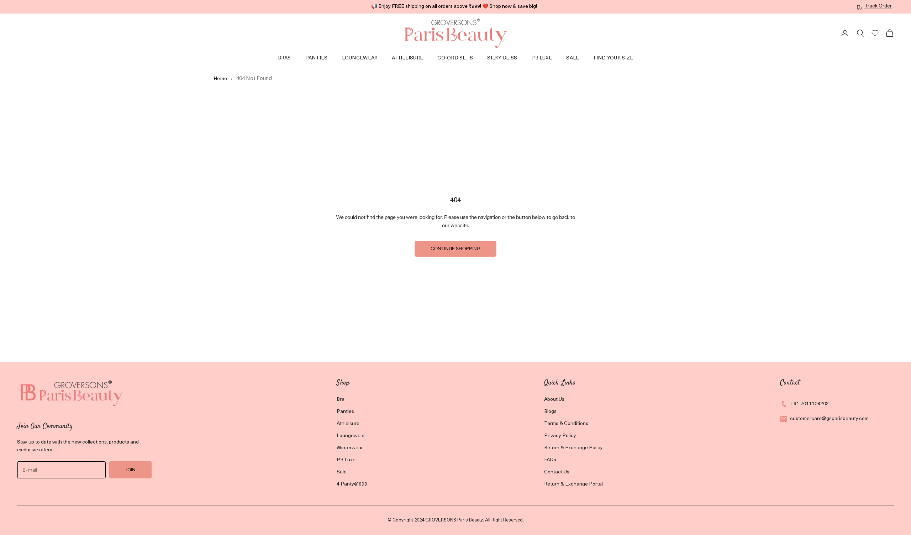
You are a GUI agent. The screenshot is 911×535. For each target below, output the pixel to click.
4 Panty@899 (352, 484)
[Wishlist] (875, 33)
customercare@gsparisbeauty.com (829, 418)
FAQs (550, 460)
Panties (316, 58)
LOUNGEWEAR (360, 58)
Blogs (550, 411)
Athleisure (407, 58)
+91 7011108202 (809, 404)
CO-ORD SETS (455, 58)
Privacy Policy (560, 436)
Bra (340, 399)
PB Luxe (346, 460)
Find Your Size (613, 58)
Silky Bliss (502, 58)
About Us (554, 399)
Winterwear (350, 448)
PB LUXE (541, 58)
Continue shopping (455, 248)
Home (220, 79)
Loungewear (351, 436)
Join (130, 469)
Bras (284, 58)
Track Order (878, 6)
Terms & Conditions (566, 423)
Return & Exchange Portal (573, 484)
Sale (572, 58)
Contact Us (556, 472)
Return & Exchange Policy (573, 448)
